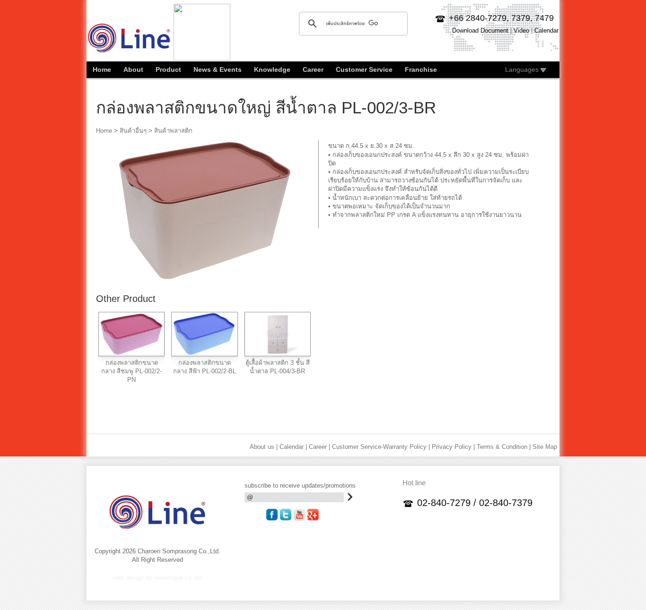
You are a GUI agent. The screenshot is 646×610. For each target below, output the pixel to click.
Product (168, 69)
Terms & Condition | (504, 446)
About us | (264, 446)
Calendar (546, 30)
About (133, 69)
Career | (319, 446)
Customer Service (364, 69)
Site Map (545, 446)
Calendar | (293, 446)
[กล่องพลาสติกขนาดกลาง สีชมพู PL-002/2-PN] (131, 352)
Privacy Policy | (453, 446)
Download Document (480, 30)
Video (521, 30)
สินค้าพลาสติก (173, 130)
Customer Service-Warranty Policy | (381, 446)
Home (102, 69)
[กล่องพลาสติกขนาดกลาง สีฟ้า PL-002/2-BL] (204, 352)
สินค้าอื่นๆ (133, 130)
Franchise (421, 69)
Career (313, 69)
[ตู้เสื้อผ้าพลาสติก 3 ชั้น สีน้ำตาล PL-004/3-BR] (277, 352)
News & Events (217, 69)
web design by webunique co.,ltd (157, 577)
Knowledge (272, 69)
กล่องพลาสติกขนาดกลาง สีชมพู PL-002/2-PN (131, 371)
